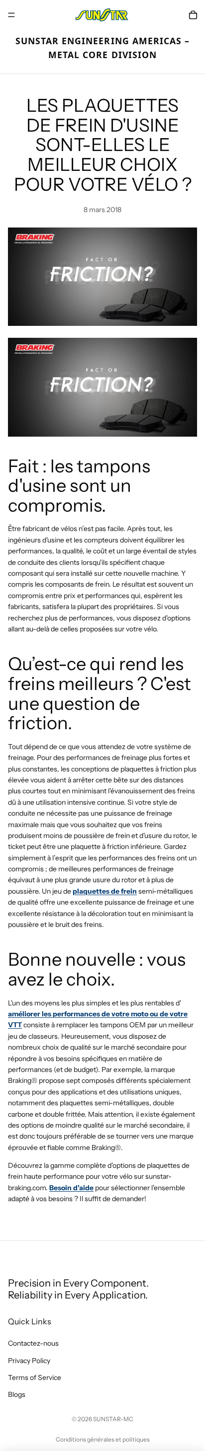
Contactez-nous (33, 1343)
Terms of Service (34, 1377)
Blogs (16, 1394)
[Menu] (11, 14)
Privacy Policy (29, 1360)
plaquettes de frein (105, 891)
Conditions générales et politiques (103, 1439)
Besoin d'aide (71, 1187)
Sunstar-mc (113, 1419)
